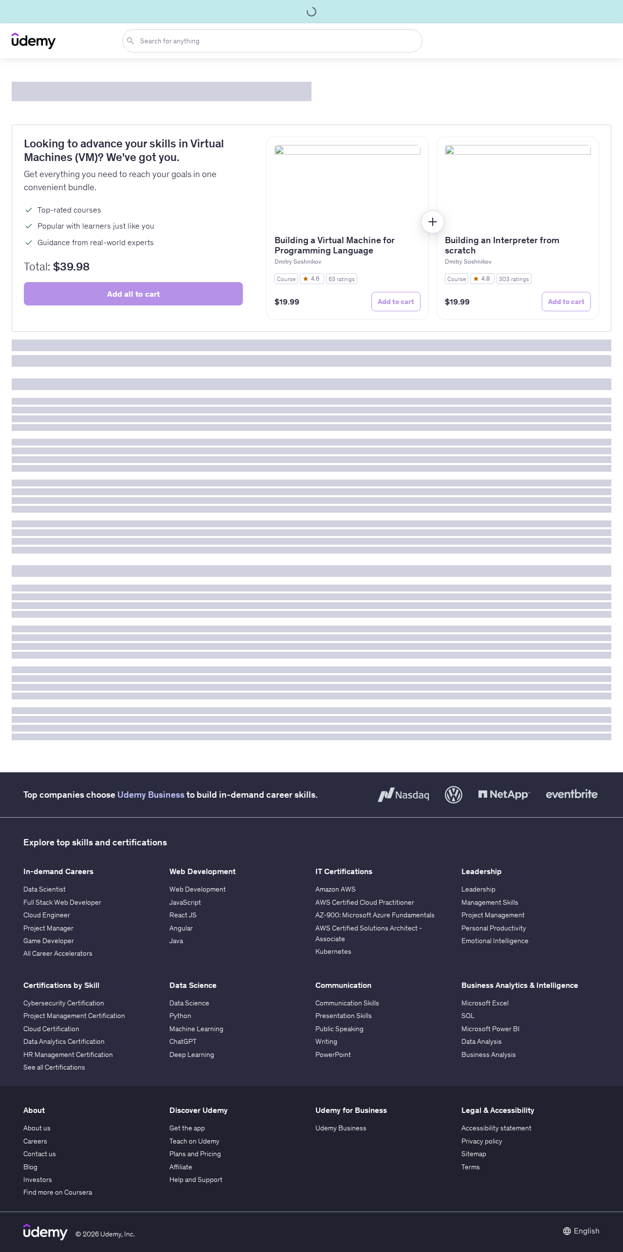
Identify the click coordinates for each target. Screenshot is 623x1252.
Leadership (478, 889)
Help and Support (195, 1179)
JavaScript (185, 902)
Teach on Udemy (194, 1141)
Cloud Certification (51, 1028)
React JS (183, 915)
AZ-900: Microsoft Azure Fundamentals (375, 915)
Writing (326, 1041)
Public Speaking (339, 1028)
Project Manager (48, 928)
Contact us (39, 1153)
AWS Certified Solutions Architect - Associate (368, 933)
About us (37, 1128)
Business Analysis (488, 1054)
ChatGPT (183, 1041)
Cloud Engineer (46, 915)
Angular (181, 928)
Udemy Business (150, 794)
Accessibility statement (496, 1128)
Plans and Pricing (195, 1153)
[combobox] (274, 41)
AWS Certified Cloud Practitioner (364, 902)
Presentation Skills (343, 1015)
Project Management (493, 915)
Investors (37, 1179)
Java (176, 940)
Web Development (197, 889)
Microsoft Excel (485, 1003)
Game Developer (48, 940)
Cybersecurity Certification (63, 1003)
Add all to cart (133, 294)
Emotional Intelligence (495, 940)
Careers (35, 1141)
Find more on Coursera (57, 1192)
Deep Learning (191, 1054)
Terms (470, 1167)
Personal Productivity (493, 928)
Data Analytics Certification (64, 1041)
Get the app (187, 1128)
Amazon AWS (335, 889)
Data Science (189, 1003)
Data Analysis (481, 1041)
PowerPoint (333, 1054)
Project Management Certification (74, 1015)
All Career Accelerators (57, 953)
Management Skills (489, 902)
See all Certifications (54, 1067)
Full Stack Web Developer (62, 902)
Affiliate (180, 1167)
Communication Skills (347, 1003)
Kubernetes (333, 951)
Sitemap (473, 1153)
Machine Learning (196, 1028)
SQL (468, 1015)
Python (180, 1015)
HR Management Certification (68, 1054)
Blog (30, 1167)
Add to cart (396, 301)
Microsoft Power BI (490, 1028)
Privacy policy (481, 1141)
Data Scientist (44, 889)
